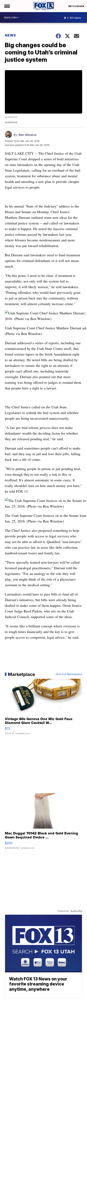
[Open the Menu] (7, 6)
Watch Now (75, 6)
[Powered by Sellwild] (76, 911)
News (10, 35)
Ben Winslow (28, 135)
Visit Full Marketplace (69, 674)
